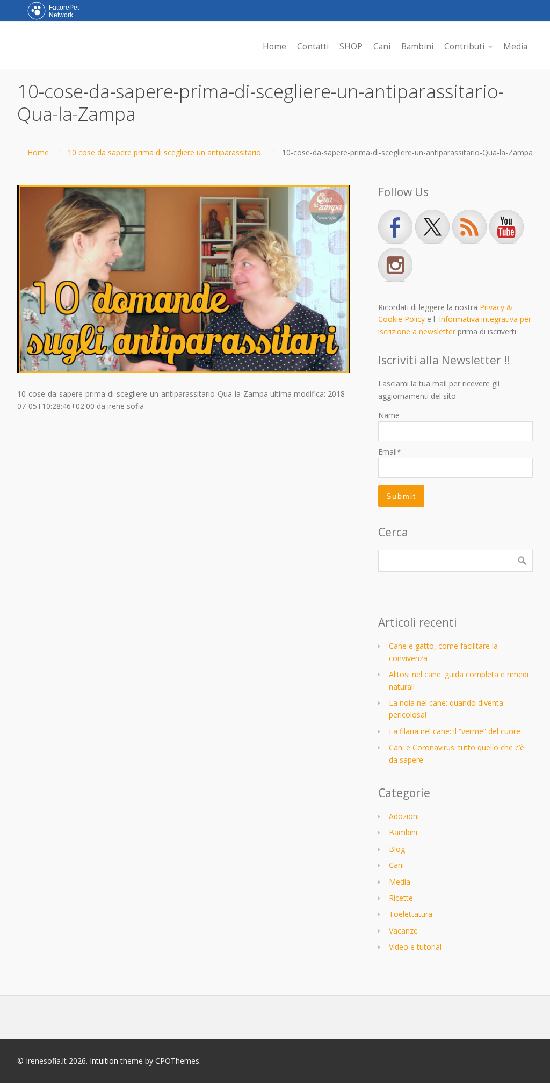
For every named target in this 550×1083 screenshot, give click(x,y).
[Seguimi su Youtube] (506, 227)
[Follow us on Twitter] (432, 227)
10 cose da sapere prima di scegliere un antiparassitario (164, 152)
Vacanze (403, 931)
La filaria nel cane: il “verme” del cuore (454, 731)
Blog (397, 849)
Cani (396, 865)
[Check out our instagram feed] (395, 265)
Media (399, 882)
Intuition (104, 1061)
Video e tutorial (415, 947)
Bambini (403, 832)
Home (38, 152)
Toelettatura (410, 914)
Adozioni (404, 816)
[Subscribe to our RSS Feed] (469, 227)
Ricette (401, 898)
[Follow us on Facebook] (395, 227)
